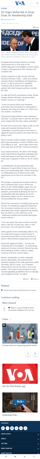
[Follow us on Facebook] (3, 428)
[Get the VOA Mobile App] (20, 374)
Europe (4, 8)
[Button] (36, 27)
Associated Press (8, 19)
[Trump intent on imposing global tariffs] (20, 333)
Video (5, 319)
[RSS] (21, 428)
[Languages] (24, 456)
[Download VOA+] (20, 402)
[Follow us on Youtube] (12, 428)
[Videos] (15, 456)
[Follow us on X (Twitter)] (7, 428)
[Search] (34, 456)
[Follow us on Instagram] (16, 428)
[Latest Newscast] (6, 456)
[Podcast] (25, 428)
